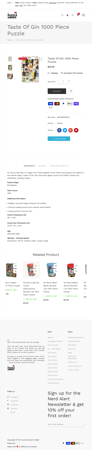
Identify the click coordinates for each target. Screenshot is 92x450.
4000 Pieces (53, 372)
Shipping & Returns (75, 337)
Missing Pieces (74, 341)
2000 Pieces (53, 364)
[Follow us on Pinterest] (76, 130)
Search (50, 337)
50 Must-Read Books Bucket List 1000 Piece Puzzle (34, 287)
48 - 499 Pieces (54, 349)
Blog (69, 353)
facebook (14, 401)
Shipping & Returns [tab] (59, 165)
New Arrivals (53, 345)
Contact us (72, 362)
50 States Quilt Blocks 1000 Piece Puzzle (75, 285)
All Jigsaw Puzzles (55, 341)
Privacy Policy (73, 370)
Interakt (33, 447)
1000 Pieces (52, 360)
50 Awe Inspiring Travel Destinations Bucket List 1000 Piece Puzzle (15, 288)
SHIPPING (52, 3)
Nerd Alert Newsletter (72, 357)
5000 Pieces (53, 375)
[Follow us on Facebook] (59, 130)
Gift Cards (72, 345)
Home (9, 40)
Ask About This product (73, 73)
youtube (14, 408)
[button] (59, 138)
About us (71, 349)
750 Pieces (52, 356)
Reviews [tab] (42, 165)
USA (16, 5)
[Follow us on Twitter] (65, 130)
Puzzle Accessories (55, 379)
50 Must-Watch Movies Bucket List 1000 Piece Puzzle (55, 287)
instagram (15, 397)
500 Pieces (52, 353)
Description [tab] (29, 165)
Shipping (54, 73)
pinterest (14, 405)
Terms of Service (75, 366)
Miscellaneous (53, 383)
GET (21, 5)
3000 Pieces (53, 368)
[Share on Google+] (70, 130)
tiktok (13, 412)
